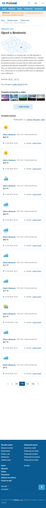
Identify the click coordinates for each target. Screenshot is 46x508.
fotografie (36, 120)
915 (33, 384)
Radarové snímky (7, 448)
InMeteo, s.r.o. (18, 500)
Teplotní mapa (6, 460)
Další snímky (24, 107)
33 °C (10, 79)
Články (3, 471)
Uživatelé (4, 468)
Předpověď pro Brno (31, 454)
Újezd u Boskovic (9, 134)
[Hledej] (29, 3)
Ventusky (4, 486)
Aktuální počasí (12, 20)
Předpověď (28, 9)
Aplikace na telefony (8, 477)
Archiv (3, 465)
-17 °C (16, 79)
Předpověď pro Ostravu (32, 457)
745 (16, 384)
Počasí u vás (25, 20)
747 (27, 384)
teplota (29, 120)
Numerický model (30, 448)
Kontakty (27, 465)
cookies (3, 502)
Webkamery (5, 457)
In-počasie (4, 489)
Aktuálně (11, 9)
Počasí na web (6, 480)
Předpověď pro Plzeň (31, 460)
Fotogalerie (5, 474)
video (43, 120)
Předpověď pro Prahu (31, 451)
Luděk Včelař (17, 84)
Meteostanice (5, 451)
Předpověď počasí (30, 445)
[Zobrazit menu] (43, 3)
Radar (19, 9)
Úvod (4, 9)
